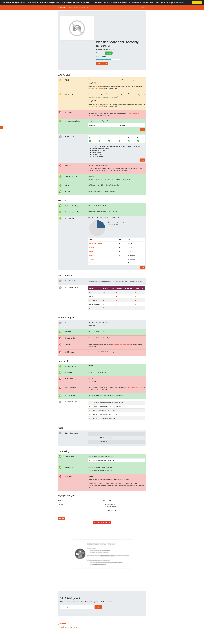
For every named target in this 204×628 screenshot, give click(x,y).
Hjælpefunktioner (110, 504)
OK (197, 3)
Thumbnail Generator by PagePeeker (68, 627)
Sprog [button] (143, 7)
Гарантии (92, 255)
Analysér (61, 518)
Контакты (92, 247)
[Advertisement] (120, 28)
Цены (91, 251)
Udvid (142, 130)
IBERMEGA (62, 624)
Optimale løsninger (110, 506)
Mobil (61, 504)
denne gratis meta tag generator (121, 344)
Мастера (92, 263)
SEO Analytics (62, 7)
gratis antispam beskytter (133, 387)
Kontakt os (85, 7)
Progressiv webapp (110, 510)
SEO (106, 508)
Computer (62, 503)
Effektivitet (108, 503)
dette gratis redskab (97, 88)
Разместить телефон (95, 243)
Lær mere (182, 3)
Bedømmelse (77, 7)
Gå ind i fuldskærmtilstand (102, 522)
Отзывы (91, 259)
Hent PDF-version (102, 63)
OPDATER (108, 53)
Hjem (70, 7)
